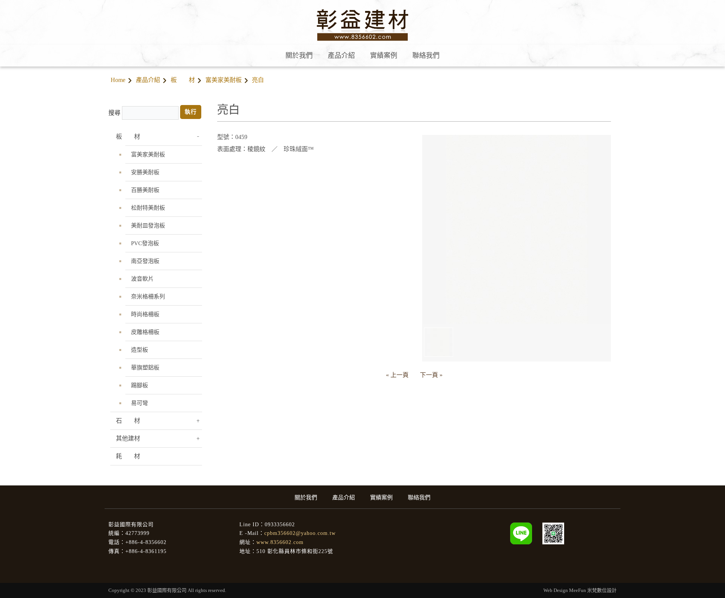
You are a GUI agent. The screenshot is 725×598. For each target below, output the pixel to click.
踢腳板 (139, 385)
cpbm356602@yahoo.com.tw (300, 533)
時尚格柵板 (145, 314)
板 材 (183, 80)
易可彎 (139, 403)
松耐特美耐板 (148, 208)
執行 (191, 112)
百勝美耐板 (145, 190)
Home (118, 80)
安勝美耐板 (145, 172)
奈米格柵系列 (148, 297)
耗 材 (128, 456)
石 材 (128, 420)
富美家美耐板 (223, 80)
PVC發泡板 (145, 243)
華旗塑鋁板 (145, 368)
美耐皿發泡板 (148, 226)
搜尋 (114, 113)
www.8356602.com (280, 542)
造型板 (139, 350)
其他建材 (128, 438)
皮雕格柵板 (145, 332)
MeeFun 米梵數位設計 (593, 590)
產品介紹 (148, 80)
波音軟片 (142, 279)
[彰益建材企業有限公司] (553, 533)
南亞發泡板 (145, 261)
